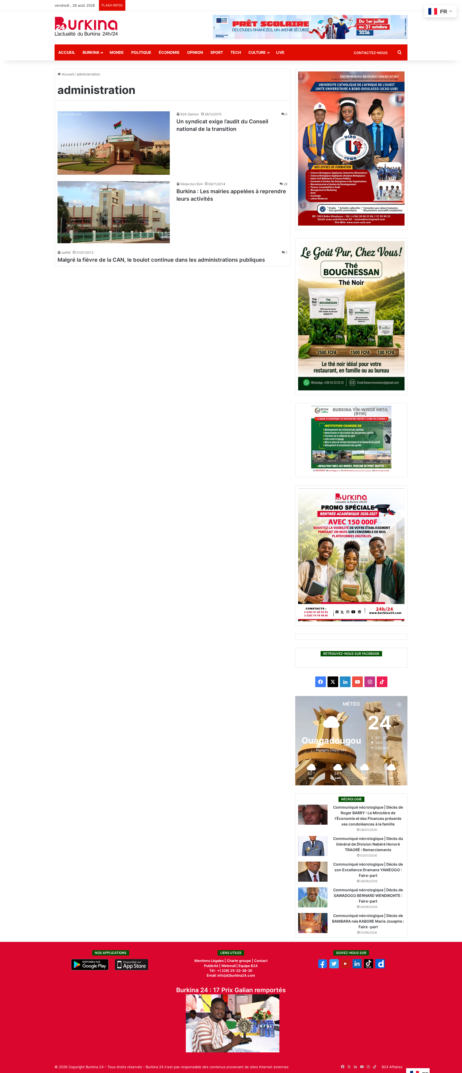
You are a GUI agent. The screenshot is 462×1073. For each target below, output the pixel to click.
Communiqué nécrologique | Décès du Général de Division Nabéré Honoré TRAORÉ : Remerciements (368, 844)
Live (280, 52)
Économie (169, 52)
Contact (261, 960)
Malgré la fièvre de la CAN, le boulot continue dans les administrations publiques (161, 260)
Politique (141, 52)
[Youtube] (345, 967)
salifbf (66, 252)
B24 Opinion (189, 114)
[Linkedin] (357, 967)
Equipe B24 (248, 966)
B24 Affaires (392, 1067)
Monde (117, 52)
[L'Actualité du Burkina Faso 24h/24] (86, 26)
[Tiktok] (368, 967)
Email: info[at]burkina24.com (231, 975)
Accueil (66, 52)
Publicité (211, 966)
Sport (216, 52)
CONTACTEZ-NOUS (370, 53)
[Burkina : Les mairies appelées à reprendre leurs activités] (113, 212)
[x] (334, 967)
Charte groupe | (240, 960)
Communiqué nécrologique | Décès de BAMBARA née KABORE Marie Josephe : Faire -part (368, 921)
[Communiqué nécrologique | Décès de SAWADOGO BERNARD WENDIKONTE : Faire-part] (313, 897)
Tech (235, 52)
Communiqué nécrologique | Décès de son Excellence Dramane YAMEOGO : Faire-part (368, 870)
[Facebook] (322, 967)
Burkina (91, 52)
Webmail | (229, 966)
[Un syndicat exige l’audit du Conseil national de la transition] (113, 142)
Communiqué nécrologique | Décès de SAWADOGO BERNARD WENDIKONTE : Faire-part (368, 895)
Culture (257, 52)
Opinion (195, 52)
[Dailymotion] (380, 967)
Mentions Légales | (210, 960)
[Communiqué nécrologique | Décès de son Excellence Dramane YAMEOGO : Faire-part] (313, 872)
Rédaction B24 (191, 184)
